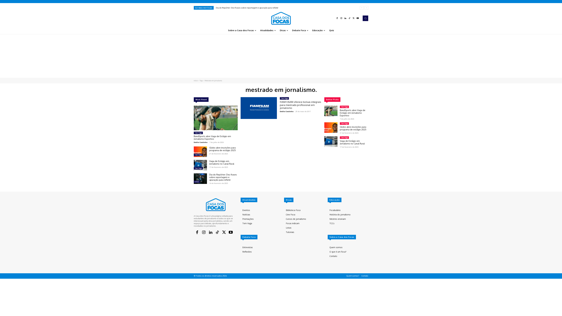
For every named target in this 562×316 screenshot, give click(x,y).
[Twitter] (354, 18)
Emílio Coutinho (200, 142)
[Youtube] (358, 18)
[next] (366, 8)
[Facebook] (337, 18)
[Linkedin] (345, 18)
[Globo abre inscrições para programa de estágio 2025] (200, 151)
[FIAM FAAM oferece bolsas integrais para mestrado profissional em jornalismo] (259, 108)
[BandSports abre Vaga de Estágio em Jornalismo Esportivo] (216, 118)
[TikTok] (349, 18)
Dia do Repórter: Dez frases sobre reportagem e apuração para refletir (247, 8)
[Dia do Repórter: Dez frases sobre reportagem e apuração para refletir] (200, 178)
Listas (197, 182)
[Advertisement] (281, 55)
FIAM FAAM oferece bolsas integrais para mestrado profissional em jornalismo (300, 104)
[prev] (362, 8)
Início (196, 81)
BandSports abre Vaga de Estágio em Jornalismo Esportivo (212, 137)
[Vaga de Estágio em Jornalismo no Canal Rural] (200, 165)
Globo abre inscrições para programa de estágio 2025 (222, 149)
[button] (365, 18)
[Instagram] (341, 18)
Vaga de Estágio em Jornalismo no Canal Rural (221, 162)
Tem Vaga (198, 133)
